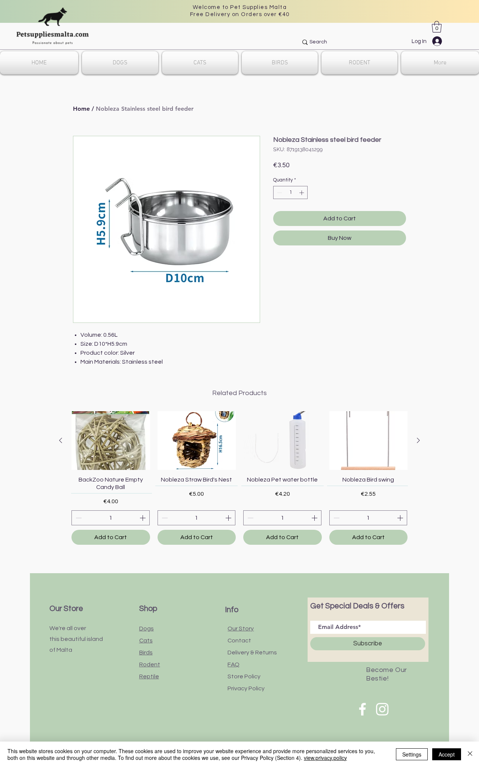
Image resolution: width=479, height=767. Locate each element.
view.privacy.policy (325, 757)
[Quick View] (110, 440)
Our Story (241, 629)
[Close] (470, 754)
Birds (146, 653)
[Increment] (302, 192)
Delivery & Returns (252, 653)
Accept (447, 754)
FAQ (234, 664)
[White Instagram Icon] (382, 709)
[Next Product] (418, 440)
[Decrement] (278, 192)
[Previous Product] (60, 440)
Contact (239, 641)
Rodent (149, 664)
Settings (411, 754)
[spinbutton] (290, 192)
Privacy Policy (246, 688)
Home (81, 108)
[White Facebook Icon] (362, 709)
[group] (239, 478)
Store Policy (244, 676)
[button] (437, 27)
